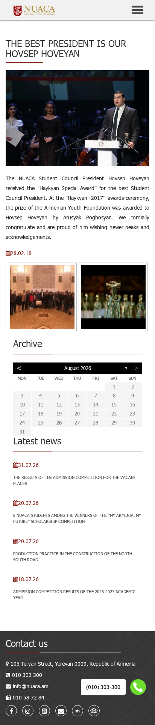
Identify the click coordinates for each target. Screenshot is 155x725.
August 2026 (77, 368)
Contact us (27, 643)
